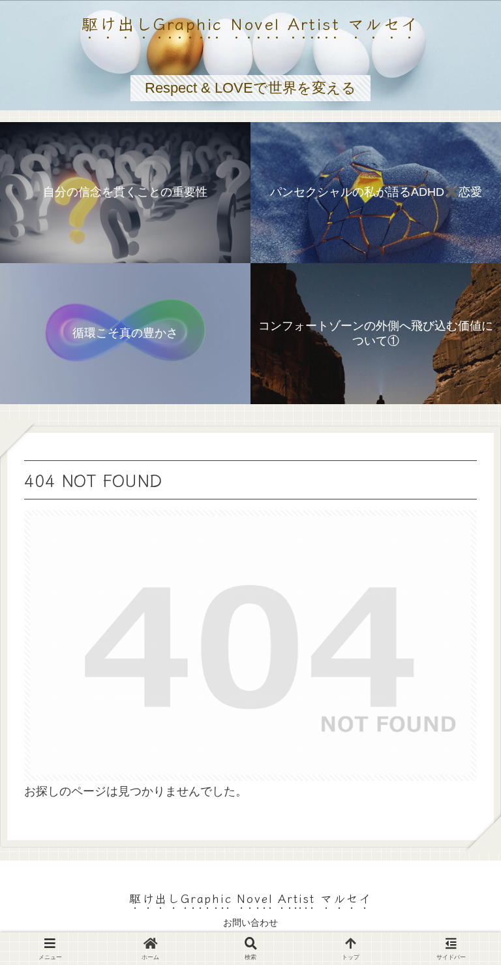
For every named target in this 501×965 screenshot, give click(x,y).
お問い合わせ (250, 922)
